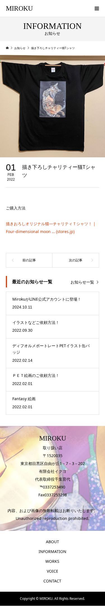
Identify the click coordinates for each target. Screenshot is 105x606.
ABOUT (52, 541)
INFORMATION (52, 551)
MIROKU (19, 8)
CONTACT (52, 581)
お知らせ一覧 (82, 282)
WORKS (52, 561)
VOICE (52, 571)
